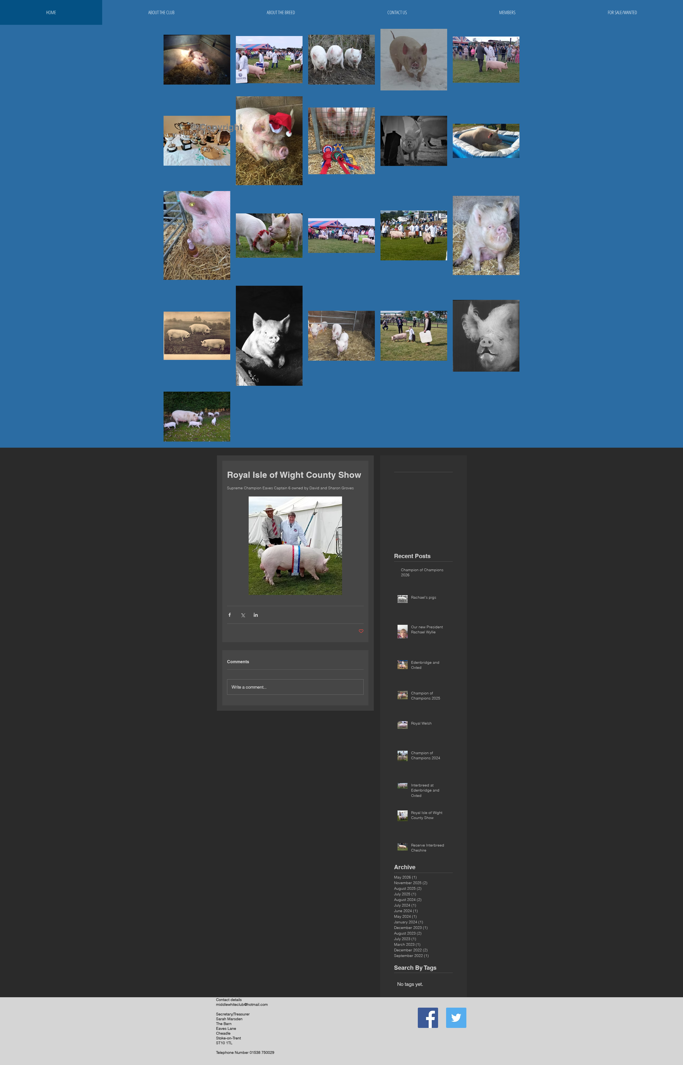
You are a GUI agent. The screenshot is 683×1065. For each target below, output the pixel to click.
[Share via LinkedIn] (255, 614)
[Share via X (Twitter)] (242, 614)
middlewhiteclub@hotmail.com (242, 1004)
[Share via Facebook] (229, 614)
